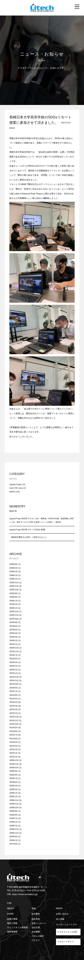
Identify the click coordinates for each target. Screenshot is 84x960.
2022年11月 (14, 680)
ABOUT (10, 908)
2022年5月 (13, 699)
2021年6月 (13, 739)
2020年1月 (13, 796)
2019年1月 (13, 826)
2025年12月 (14, 583)
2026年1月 (13, 579)
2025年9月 (13, 593)
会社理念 (36, 919)
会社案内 (36, 914)
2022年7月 (13, 691)
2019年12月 (14, 800)
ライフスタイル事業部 (17, 927)
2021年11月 (14, 720)
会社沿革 (36, 927)
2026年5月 (13, 568)
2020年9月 (13, 771)
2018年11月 (14, 833)
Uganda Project (15, 484)
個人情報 (60, 919)
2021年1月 (13, 757)
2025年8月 (13, 597)
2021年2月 (13, 753)
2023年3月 (13, 666)
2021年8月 (13, 731)
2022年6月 (13, 695)
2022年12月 (14, 677)
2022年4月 (13, 702)
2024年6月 (13, 626)
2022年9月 (13, 688)
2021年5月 (13, 742)
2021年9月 (13, 728)
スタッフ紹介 (38, 936)
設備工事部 (12, 919)
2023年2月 (13, 670)
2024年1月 (13, 644)
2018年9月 (13, 836)
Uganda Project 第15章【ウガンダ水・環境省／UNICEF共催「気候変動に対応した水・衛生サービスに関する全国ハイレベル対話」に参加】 (41, 520)
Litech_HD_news (16, 488)
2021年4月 (13, 746)
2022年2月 (13, 709)
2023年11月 (14, 652)
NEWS (12, 128)
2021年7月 (13, 735)
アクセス (36, 940)
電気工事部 (12, 923)
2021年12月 (14, 717)
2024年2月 (13, 640)
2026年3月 (13, 571)
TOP (9, 903)
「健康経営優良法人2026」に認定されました (28, 537)
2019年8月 (13, 815)
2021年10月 (14, 724)
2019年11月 (14, 804)
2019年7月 (13, 818)
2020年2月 (13, 793)
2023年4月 (13, 662)
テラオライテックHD (67, 932)
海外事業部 (12, 932)
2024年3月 (13, 637)
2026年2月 (13, 575)
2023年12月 (14, 648)
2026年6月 (13, 564)
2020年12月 (14, 760)
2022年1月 (13, 713)
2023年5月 (13, 659)
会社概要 (36, 932)
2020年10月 (14, 768)
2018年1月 (13, 840)
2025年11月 (14, 586)
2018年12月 (14, 829)
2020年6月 (13, 782)
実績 (34, 908)
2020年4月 (13, 786)
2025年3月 (13, 604)
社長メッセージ (39, 923)
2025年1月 (13, 608)
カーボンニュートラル (66, 924)
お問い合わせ (62, 914)
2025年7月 (13, 601)
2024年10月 (14, 619)
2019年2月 (13, 822)
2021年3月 (13, 749)
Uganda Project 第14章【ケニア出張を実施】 (27, 530)
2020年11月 (14, 764)
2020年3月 (13, 789)
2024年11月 (14, 615)
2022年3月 (13, 706)
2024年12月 (14, 612)
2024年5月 (13, 630)
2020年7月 (13, 778)
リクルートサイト (65, 941)
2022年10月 (14, 684)
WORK (10, 914)
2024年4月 (13, 633)
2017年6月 (13, 844)
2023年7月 (13, 655)
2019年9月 (13, 811)
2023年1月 (13, 673)
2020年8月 (13, 775)
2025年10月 (14, 590)
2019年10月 (14, 808)
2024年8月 (13, 622)
